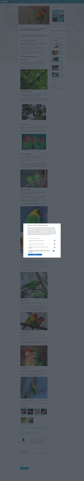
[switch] (54, 240)
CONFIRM (35, 254)
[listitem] (42, 238)
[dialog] (42, 240)
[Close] (59, 225)
